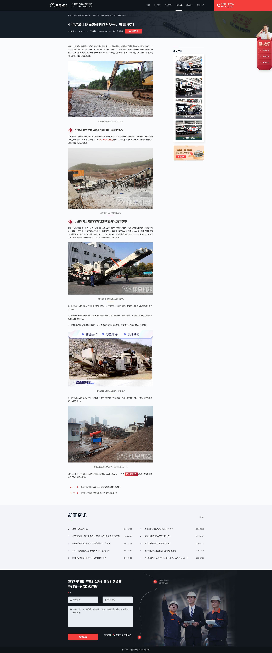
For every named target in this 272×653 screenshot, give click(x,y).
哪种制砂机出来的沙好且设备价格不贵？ (89, 558)
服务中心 (189, 5)
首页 (148, 5)
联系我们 (200, 5)
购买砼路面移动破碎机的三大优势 (158, 529)
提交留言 (83, 637)
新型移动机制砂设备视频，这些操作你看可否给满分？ (101, 487)
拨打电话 (266, 63)
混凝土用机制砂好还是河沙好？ (157, 536)
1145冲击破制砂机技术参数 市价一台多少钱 (90, 551)
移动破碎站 (188, 95)
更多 (201, 517)
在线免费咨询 (131, 474)
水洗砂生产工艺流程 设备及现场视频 (160, 551)
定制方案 (266, 50)
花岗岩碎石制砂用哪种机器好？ (157, 543)
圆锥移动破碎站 (189, 138)
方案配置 (168, 5)
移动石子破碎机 (189, 74)
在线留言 (266, 56)
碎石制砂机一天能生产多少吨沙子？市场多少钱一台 (166, 558)
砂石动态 (179, 5)
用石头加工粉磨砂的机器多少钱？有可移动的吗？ (99, 493)
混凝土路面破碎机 (106, 140)
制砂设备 (157, 5)
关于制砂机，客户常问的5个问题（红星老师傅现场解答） (96, 536)
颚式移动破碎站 (189, 117)
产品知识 (86, 15)
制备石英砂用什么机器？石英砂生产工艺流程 (91, 543)
